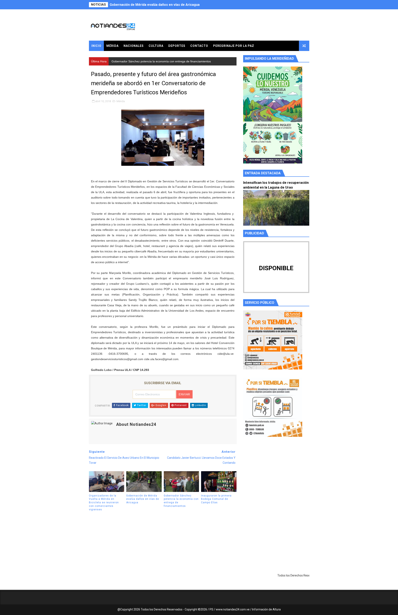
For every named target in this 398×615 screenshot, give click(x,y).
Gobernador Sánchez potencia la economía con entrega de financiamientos (169, 5)
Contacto (199, 45)
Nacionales (134, 45)
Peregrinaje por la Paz (233, 45)
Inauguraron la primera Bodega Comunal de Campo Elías (216, 499)
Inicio (96, 45)
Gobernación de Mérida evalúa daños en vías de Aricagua (142, 499)
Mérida (112, 45)
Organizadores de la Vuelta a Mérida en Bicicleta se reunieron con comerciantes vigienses (104, 502)
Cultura (156, 45)
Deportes (176, 45)
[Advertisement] (276, 479)
